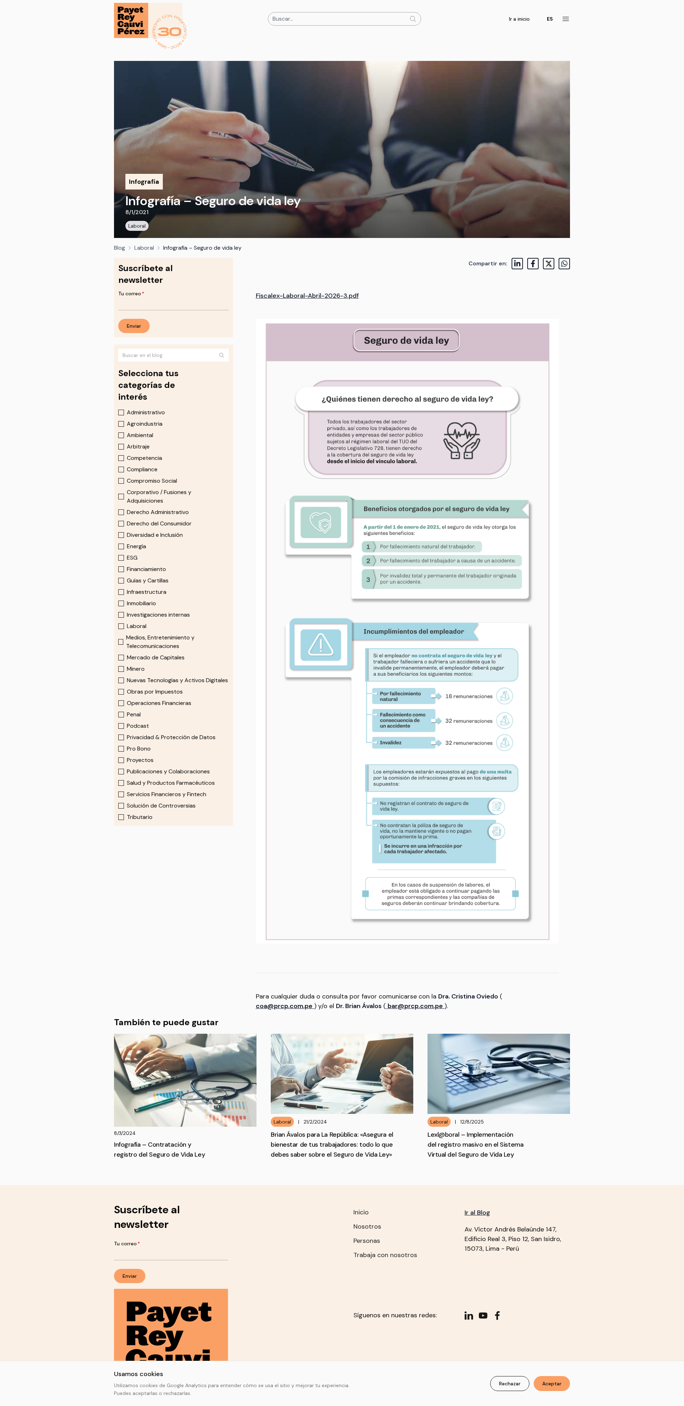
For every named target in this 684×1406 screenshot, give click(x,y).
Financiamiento (146, 569)
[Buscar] (221, 355)
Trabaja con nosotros (385, 1255)
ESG (132, 557)
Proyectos (140, 760)
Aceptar (551, 1383)
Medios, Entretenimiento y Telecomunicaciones (160, 642)
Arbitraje (138, 446)
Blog (119, 247)
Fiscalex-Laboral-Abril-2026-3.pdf (307, 295)
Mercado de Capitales (156, 657)
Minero (136, 669)
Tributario (139, 817)
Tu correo (131, 293)
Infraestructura (146, 592)
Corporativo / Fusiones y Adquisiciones (159, 496)
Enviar (134, 326)
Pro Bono (139, 748)
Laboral (137, 226)
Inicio (361, 1212)
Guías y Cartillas (148, 580)
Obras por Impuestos (155, 691)
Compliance (142, 469)
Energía (136, 546)
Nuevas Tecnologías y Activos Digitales (177, 680)
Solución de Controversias (161, 805)
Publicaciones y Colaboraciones (168, 771)
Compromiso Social (152, 480)
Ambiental (140, 435)
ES (550, 19)
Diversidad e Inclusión (155, 535)
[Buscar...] (413, 19)
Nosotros (367, 1226)
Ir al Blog (477, 1212)
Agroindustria (144, 423)
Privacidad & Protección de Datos (171, 737)
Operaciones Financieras (159, 703)
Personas (366, 1240)
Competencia (144, 458)
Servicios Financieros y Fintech (166, 794)
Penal (134, 714)
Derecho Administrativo (158, 512)
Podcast (138, 726)
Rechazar (509, 1383)
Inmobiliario (141, 603)
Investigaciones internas (158, 614)
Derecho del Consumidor (159, 523)
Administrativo (146, 412)
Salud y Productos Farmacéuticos (171, 783)
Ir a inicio (519, 19)
